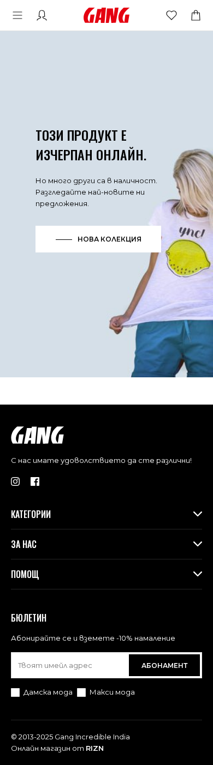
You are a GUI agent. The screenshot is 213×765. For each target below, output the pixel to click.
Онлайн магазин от (57, 748)
